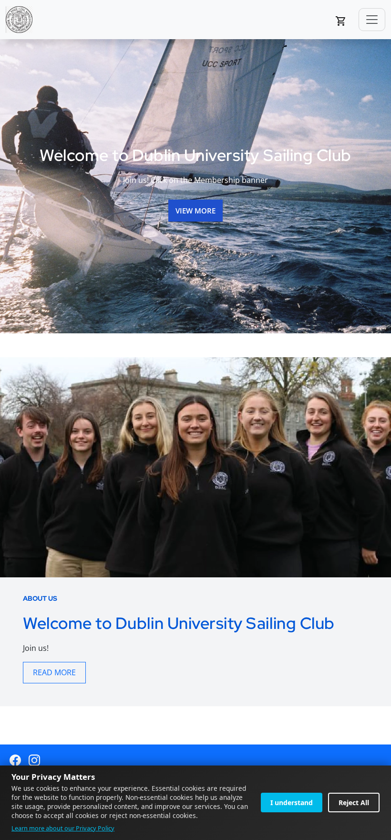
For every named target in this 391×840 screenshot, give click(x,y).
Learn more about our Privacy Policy (62, 828)
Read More (54, 672)
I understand (291, 802)
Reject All (354, 802)
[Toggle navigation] (372, 19)
